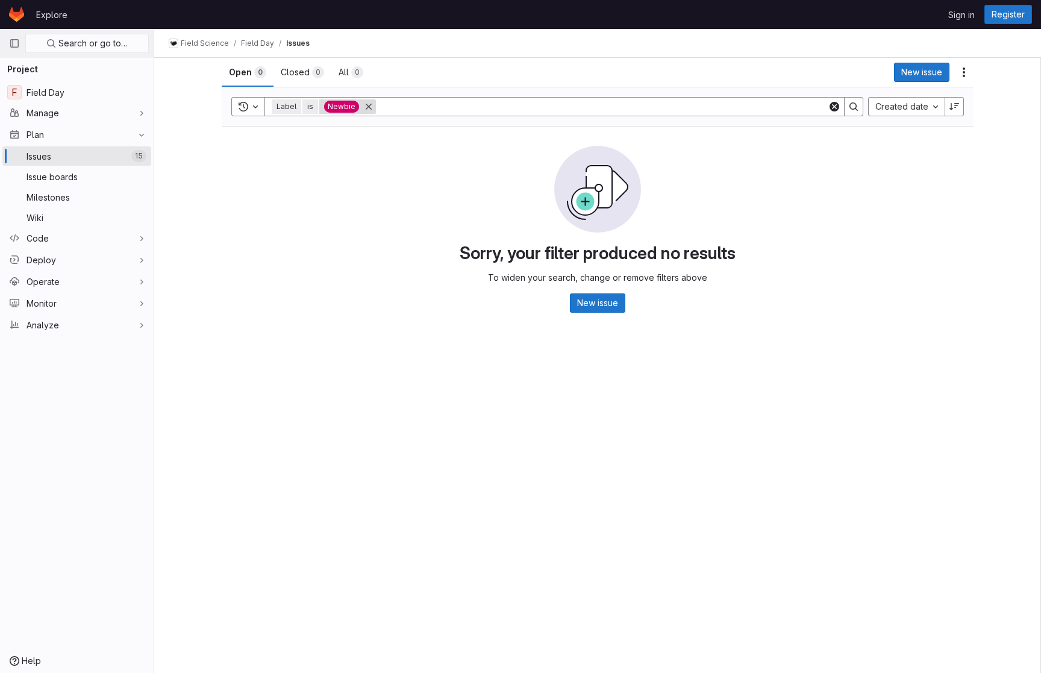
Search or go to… (92, 43)
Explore (51, 15)
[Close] (368, 106)
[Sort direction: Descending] (954, 106)
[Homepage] (17, 14)
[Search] (853, 106)
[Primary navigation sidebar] (14, 43)
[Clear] (834, 106)
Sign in (961, 15)
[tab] (248, 72)
